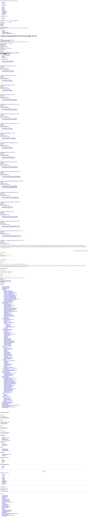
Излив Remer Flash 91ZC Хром (5, 211)
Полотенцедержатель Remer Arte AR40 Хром (7, 113)
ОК (2, 467)
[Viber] (6, 53)
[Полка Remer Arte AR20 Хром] (7, 89)
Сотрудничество (4, 454)
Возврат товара (4, 444)
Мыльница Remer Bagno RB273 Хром (6, 161)
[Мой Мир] (3, 53)
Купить (1, 78)
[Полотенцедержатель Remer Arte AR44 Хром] (9, 118)
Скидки (3, 8)
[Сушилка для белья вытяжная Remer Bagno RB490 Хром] (11, 176)
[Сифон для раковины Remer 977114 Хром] (7, 41)
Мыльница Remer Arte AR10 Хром (5, 65)
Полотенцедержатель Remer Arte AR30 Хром (7, 104)
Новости (3, 438)
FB (2, 468)
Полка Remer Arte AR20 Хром (5, 94)
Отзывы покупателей (5, 437)
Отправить (2, 261)
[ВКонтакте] (0, 53)
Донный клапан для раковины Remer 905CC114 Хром (8, 230)
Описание (3, 56)
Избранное (2, 28)
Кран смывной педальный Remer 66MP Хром (7, 192)
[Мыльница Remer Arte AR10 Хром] (8, 61)
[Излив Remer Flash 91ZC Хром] (7, 206)
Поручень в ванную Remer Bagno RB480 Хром (7, 171)
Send (1, 278)
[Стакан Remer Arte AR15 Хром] (7, 80)
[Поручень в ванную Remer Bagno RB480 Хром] (10, 166)
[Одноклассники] (2, 53)
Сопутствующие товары (6, 55)
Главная (3, 476)
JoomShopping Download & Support (5, 281)
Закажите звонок (15, 20)
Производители (4, 481)
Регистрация (4, 3)
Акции (3, 17)
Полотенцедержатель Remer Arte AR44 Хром (7, 123)
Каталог (3, 477)
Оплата (3, 9)
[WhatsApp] (7, 53)
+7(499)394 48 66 (3, 489)
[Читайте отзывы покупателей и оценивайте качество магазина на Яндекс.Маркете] (44, 471)
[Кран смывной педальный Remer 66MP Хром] (9, 186)
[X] (4, 53)
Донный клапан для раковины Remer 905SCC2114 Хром (9, 240)
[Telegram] (9, 53)
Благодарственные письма (6, 440)
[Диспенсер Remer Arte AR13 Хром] (8, 70)
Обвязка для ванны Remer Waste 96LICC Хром (7, 221)
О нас (3, 436)
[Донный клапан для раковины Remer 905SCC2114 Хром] (11, 235)
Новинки (3, 18)
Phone (1, 275)
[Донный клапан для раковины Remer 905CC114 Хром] (11, 226)
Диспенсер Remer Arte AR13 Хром (5, 75)
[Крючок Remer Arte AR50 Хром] (7, 128)
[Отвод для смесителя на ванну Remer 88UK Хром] (10, 197)
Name (1, 273)
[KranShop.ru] (3, 0)
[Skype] (8, 53)
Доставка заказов (5, 448)
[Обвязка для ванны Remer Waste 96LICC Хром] (10, 216)
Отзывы (3, 14)
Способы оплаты (5, 445)
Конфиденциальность (5, 450)
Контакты (3, 12)
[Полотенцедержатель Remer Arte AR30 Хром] (9, 99)
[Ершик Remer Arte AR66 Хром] (7, 147)
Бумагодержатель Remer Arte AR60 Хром (6, 142)
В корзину (2, 24)
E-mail (1, 254)
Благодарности (4, 13)
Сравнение (2, 25)
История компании (5, 439)
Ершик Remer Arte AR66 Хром (5, 152)
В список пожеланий (6, 78)
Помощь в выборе (5, 449)
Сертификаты (4, 11)
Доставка (3, 10)
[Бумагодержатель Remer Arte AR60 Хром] (9, 137)
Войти (3, 2)
